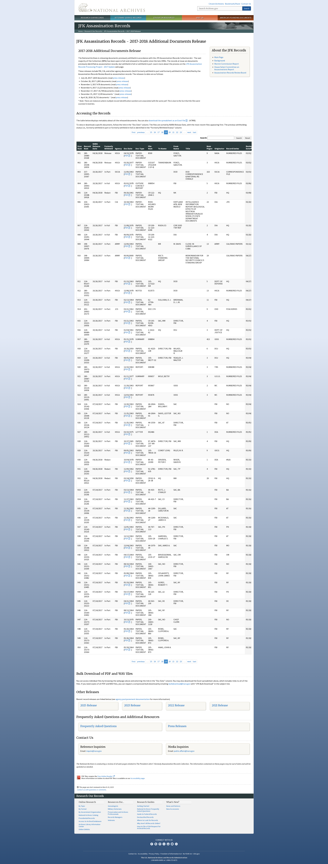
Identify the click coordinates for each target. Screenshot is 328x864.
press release (118, 78)
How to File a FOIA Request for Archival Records (149, 827)
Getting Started (143, 806)
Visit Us (199, 17)
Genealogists (113, 806)
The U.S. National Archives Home (111, 7)
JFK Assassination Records (114, 31)
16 (155, 132)
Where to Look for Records (147, 820)
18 (162, 132)
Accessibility (143, 854)
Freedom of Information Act (171, 854)
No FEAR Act (187, 854)
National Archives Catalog (88, 815)
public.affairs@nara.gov (184, 751)
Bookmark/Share (232, 3)
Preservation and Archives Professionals (118, 813)
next (189, 132)
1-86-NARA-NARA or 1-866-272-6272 (164, 860)
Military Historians (115, 809)
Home (80, 31)
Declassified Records (145, 817)
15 (151, 132)
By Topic (82, 806)
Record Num (87, 147)
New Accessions (172, 809)
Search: (203, 137)
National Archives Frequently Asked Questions (148, 810)
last (194, 132)
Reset (247, 138)
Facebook (151, 844)
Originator (219, 148)
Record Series (232, 148)
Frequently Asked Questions (98, 726)
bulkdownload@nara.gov (179, 683)
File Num (150, 147)
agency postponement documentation (133, 699)
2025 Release (88, 705)
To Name (162, 148)
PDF (126, 155)
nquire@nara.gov (94, 751)
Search (246, 8)
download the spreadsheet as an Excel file (167, 120)
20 (170, 132)
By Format (82, 809)
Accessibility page (138, 778)
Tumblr (164, 844)
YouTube (168, 844)
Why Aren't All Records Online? (148, 823)
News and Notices (173, 806)
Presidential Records (87, 818)
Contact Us (246, 3)
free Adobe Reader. (105, 776)
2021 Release (220, 705)
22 (177, 132)
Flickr (176, 844)
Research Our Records (92, 17)
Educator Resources (164, 17)
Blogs (172, 844)
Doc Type (140, 148)
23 (181, 132)
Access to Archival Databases (90, 821)
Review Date (249, 147)
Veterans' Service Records (128, 17)
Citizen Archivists (216, 3)
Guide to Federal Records (147, 814)
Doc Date (128, 148)
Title (188, 148)
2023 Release (132, 705)
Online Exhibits (84, 829)
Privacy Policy (154, 854)
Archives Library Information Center (89, 825)
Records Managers (115, 817)
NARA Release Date (96, 146)
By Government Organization (90, 812)
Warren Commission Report (226, 63)
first (134, 132)
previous (141, 132)
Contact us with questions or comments (91, 790)
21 (173, 132)
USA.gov (196, 854)
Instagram (159, 844)
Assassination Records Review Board (230, 72)
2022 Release (176, 705)
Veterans (111, 820)
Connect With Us (164, 840)
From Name (176, 147)
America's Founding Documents (235, 17)
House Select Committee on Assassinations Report (226, 68)
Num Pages (209, 147)
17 (158, 132)
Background (219, 60)
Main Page (218, 57)
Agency (118, 148)
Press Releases (177, 726)
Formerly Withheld (108, 147)
